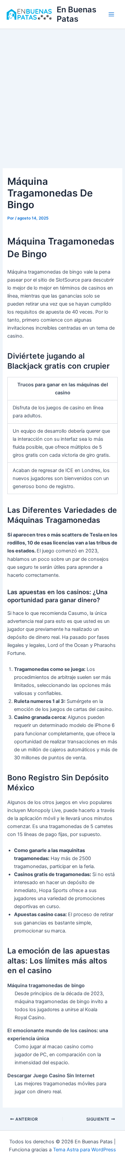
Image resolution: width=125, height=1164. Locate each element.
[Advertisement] (62, 94)
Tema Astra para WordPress (84, 1150)
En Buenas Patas (76, 14)
